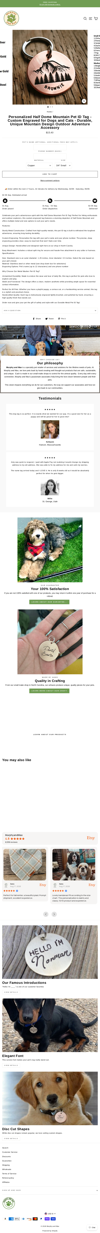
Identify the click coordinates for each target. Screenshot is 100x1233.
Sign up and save (11, 1190)
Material (39, 160)
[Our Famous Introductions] (50, 952)
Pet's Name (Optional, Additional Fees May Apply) (50, 142)
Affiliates (6, 1182)
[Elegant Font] (50, 1025)
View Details (11, 992)
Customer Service (9, 1152)
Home (49, 112)
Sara (13, 884)
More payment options (50, 180)
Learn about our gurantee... (49, 602)
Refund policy (8, 1178)
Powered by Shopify (49, 1231)
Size (63, 160)
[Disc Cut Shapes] (50, 1098)
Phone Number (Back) (49, 151)
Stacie (63, 884)
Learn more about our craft (49, 691)
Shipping (6, 1165)
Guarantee (6, 1161)
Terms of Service (9, 1174)
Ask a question (12, 310)
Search (5, 1148)
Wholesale (6, 1169)
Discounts (6, 1157)
